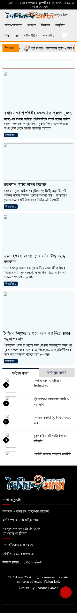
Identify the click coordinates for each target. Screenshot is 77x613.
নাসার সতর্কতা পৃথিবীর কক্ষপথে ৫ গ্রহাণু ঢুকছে (38, 113)
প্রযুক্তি (59, 25)
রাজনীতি (29, 15)
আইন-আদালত (13, 25)
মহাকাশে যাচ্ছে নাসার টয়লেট (25, 184)
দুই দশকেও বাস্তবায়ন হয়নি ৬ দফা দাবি (51, 48)
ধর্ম (16, 36)
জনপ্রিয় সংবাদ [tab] (56, 372)
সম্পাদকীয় (48, 36)
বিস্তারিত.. (10, 135)
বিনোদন (45, 25)
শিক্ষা (7, 36)
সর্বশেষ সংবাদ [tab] (20, 373)
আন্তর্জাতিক (61, 15)
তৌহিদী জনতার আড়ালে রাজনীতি (52, 454)
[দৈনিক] (34, 482)
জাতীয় (16, 15)
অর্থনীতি (43, 15)
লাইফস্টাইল (30, 36)
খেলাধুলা (31, 25)
